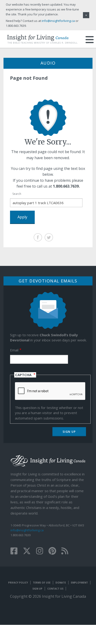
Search (16, 194)
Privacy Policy (18, 582)
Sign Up (37, 588)
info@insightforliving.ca (27, 530)
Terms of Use (42, 582)
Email (14, 350)
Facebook (38, 237)
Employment (79, 582)
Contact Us (55, 588)
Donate (60, 582)
